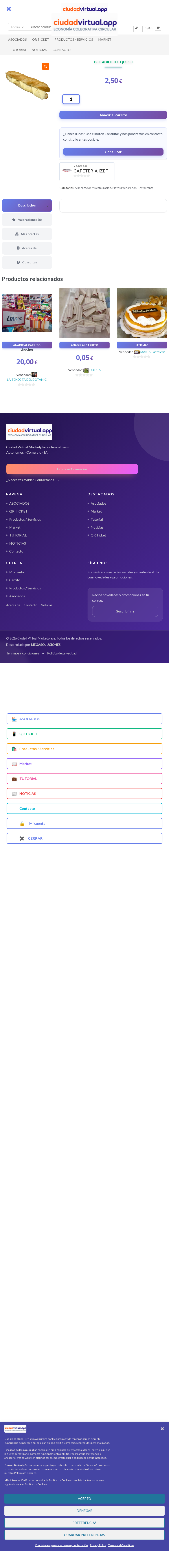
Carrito (14, 580)
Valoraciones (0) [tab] (29, 219)
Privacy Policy (98, 1545)
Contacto (62, 50)
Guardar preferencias (84, 1535)
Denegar (84, 1511)
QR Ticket (98, 535)
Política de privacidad (62, 653)
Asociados (98, 503)
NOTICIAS (39, 50)
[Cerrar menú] (8, 8)
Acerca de (13, 605)
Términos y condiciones (22, 653)
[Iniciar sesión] (136, 29)
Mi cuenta (16, 572)
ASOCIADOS (17, 39)
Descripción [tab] (27, 205)
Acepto (84, 1498)
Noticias (97, 527)
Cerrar (31, 838)
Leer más (142, 345)
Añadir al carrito (113, 115)
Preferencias (84, 1523)
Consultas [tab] (29, 262)
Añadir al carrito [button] (26, 345)
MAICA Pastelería (152, 352)
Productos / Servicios (74, 39)
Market (104, 39)
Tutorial (97, 519)
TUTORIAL (19, 50)
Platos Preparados (124, 188)
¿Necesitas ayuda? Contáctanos (30, 480)
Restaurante (145, 188)
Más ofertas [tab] (29, 234)
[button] (162, 1429)
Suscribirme (125, 611)
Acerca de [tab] (29, 248)
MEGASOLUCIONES (46, 645)
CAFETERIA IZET (90, 170)
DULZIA (95, 370)
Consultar (113, 152)
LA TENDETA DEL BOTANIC (27, 379)
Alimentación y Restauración (93, 188)
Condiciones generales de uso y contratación (61, 1545)
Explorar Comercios (72, 469)
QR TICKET (40, 39)
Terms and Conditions (121, 1545)
